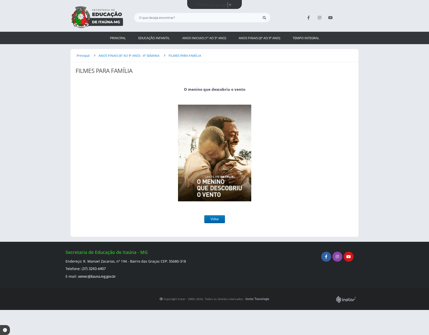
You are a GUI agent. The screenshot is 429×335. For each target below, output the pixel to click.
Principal (83, 55)
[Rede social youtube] (349, 257)
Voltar (215, 219)
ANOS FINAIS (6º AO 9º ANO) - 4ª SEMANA (129, 55)
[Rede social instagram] (338, 257)
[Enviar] (264, 18)
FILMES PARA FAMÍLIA (185, 55)
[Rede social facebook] (326, 257)
